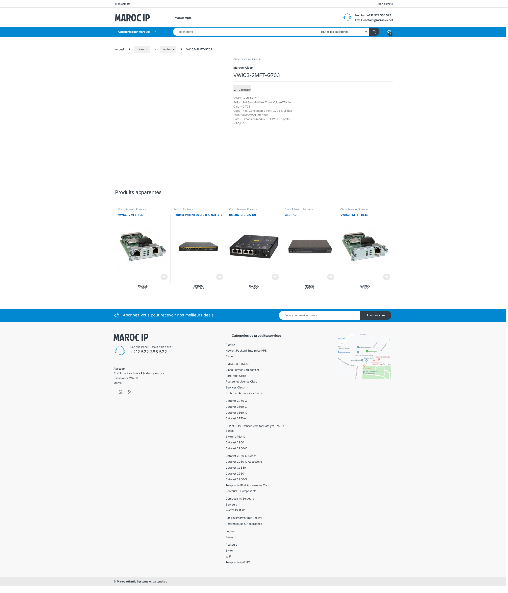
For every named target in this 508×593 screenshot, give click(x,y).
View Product (163, 277)
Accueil (119, 49)
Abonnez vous (376, 315)
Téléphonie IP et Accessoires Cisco (248, 485)
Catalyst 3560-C (236, 406)
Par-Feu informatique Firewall (244, 517)
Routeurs (168, 49)
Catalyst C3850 (236, 467)
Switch (230, 550)
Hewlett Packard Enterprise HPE (246, 350)
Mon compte (122, 3)
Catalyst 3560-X (236, 412)
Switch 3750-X (235, 436)
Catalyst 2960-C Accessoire (244, 461)
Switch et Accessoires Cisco (243, 393)
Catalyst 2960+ (236, 473)
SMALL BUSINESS (237, 363)
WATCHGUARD (235, 510)
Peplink (178, 209)
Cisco (236, 59)
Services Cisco (235, 387)
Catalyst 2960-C (236, 448)
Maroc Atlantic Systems (132, 581)
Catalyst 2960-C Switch (241, 455)
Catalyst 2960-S (236, 479)
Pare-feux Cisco (236, 375)
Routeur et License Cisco (241, 381)
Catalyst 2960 (235, 442)
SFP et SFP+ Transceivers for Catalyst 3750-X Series (255, 428)
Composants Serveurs (240, 498)
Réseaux (142, 49)
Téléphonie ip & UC (238, 562)
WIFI (228, 556)
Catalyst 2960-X (236, 400)
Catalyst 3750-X (236, 418)
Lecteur (230, 531)
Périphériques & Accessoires (244, 523)
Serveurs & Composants (241, 491)
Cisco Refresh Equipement (242, 369)
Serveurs (231, 504)
